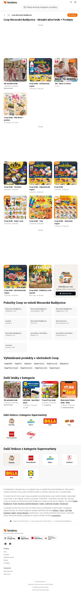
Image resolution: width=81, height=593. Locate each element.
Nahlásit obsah (9, 557)
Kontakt (6, 555)
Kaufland (7, 513)
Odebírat (73, 15)
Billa (70, 510)
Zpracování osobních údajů (40, 590)
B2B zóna (7, 574)
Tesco (61, 510)
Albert (13, 513)
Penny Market (22, 513)
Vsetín (41, 503)
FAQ (5, 552)
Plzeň (15, 503)
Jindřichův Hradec (52, 503)
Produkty (7, 563)
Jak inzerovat (8, 571)
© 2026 (40, 582)
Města (6, 560)
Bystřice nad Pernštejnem (28, 503)
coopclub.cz (56, 515)
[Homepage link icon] (10, 521)
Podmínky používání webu (40, 587)
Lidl (66, 510)
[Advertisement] (40, 40)
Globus (55, 510)
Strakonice (64, 503)
